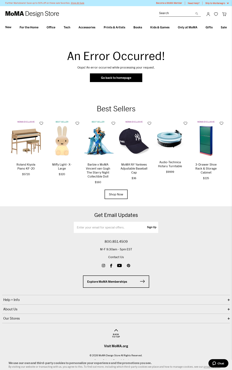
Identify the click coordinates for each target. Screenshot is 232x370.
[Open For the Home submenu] (40, 27)
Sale (224, 27)
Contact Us (116, 257)
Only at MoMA (187, 27)
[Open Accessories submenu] (97, 27)
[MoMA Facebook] (111, 266)
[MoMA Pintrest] (128, 266)
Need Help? (194, 3)
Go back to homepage (116, 77)
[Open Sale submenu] (228, 27)
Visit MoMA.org (116, 346)
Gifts (209, 27)
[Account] (208, 14)
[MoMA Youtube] (119, 266)
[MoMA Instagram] (103, 266)
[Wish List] (216, 14)
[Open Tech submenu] (72, 27)
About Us (10, 309)
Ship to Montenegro (215, 3)
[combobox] (177, 13)
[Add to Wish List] (41, 123)
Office (51, 27)
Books (137, 27)
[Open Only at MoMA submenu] (199, 27)
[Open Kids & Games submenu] (171, 27)
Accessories (86, 27)
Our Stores (11, 318)
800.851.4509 (116, 241)
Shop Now (116, 194)
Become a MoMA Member (169, 3)
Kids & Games (159, 27)
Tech (67, 27)
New (8, 27)
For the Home (29, 27)
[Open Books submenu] (143, 27)
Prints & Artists (114, 27)
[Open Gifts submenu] (214, 27)
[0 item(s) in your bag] (224, 14)
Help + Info (11, 300)
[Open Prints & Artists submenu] (127, 27)
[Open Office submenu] (57, 27)
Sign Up (151, 227)
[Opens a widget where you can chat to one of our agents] (218, 363)
